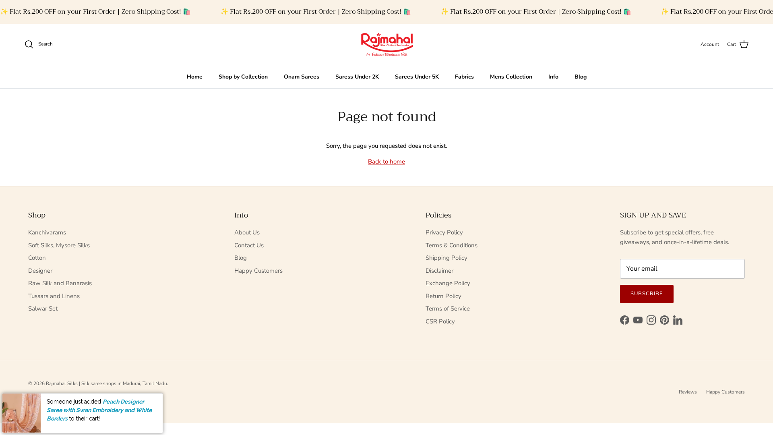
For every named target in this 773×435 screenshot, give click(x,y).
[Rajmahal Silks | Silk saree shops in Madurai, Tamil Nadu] (386, 44)
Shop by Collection (243, 77)
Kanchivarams (47, 232)
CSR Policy (440, 321)
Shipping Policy (446, 258)
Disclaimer (439, 271)
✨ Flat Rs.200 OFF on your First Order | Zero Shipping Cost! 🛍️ (95, 11)
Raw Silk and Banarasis (60, 283)
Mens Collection (511, 77)
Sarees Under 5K (417, 77)
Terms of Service (448, 308)
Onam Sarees (301, 77)
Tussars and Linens (54, 296)
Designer (40, 271)
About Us (247, 232)
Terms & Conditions (451, 245)
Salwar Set (43, 308)
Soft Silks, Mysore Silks (59, 245)
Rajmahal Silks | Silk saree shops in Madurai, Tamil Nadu (106, 383)
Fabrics (464, 77)
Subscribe (646, 293)
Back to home (386, 161)
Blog (581, 77)
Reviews (688, 392)
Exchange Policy (448, 283)
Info (553, 77)
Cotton (37, 258)
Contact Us (249, 245)
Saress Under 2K (357, 77)
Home (195, 77)
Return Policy (443, 296)
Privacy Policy (444, 232)
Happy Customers (258, 271)
